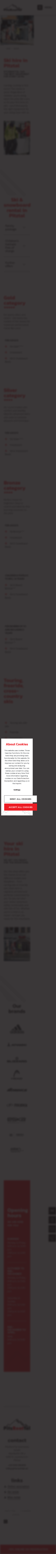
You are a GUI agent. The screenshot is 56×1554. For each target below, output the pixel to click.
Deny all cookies (20, 799)
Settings (17, 789)
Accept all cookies (21, 807)
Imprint (18, 783)
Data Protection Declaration (16, 779)
